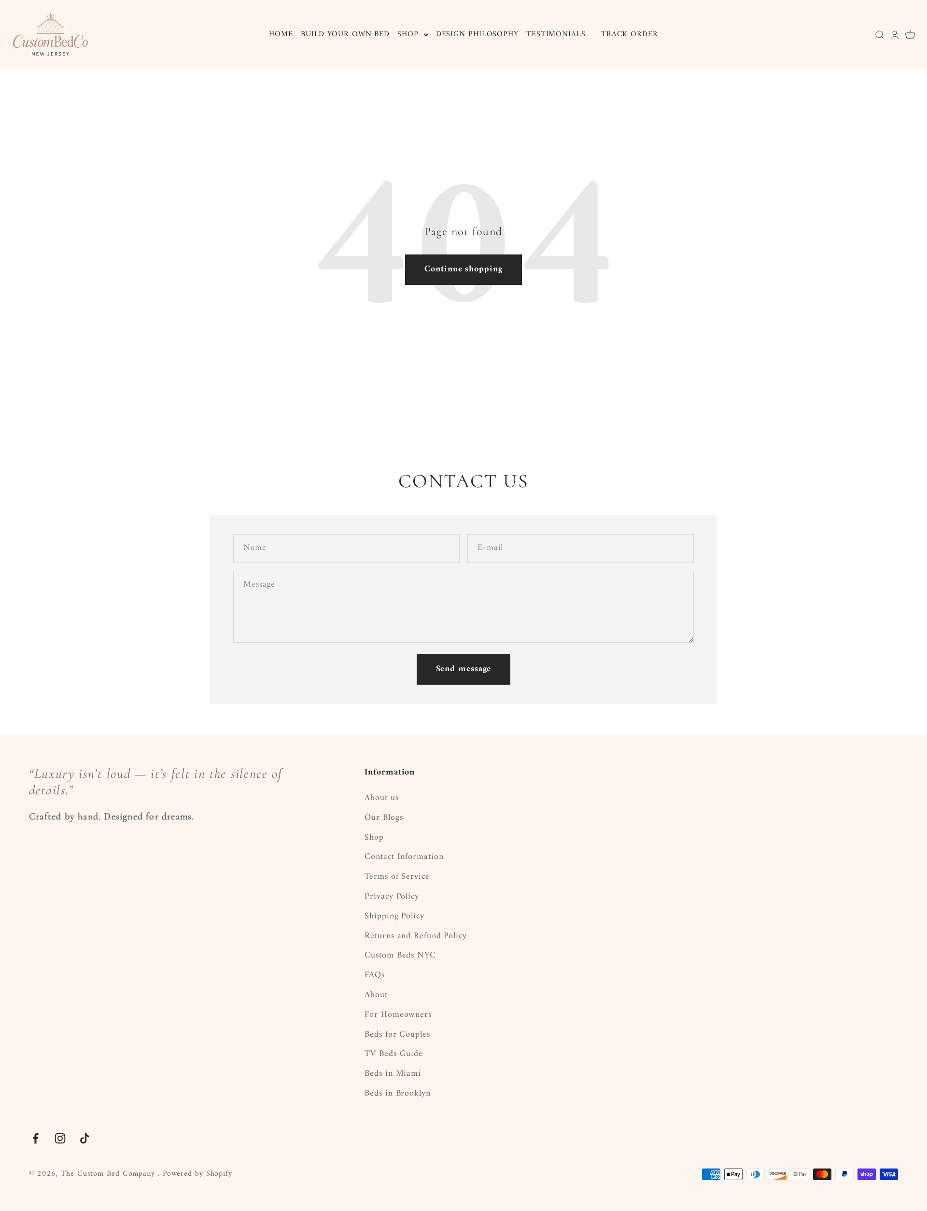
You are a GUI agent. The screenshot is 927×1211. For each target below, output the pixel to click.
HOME (281, 34)
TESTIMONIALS (556, 34)
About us (381, 798)
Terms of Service (397, 877)
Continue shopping (463, 269)
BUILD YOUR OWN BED (345, 34)
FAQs (375, 976)
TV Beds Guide (394, 1054)
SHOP (408, 34)
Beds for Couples (397, 1035)
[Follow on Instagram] (60, 1138)
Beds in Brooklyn (397, 1094)
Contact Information (404, 857)
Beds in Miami (393, 1074)
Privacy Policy (392, 897)
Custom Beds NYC (400, 956)
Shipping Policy (394, 917)
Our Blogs (384, 818)
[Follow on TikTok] (84, 1138)
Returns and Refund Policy (416, 936)
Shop (374, 838)
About (376, 995)
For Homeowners (398, 1015)
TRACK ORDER (629, 34)
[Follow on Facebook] (35, 1138)
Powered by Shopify (197, 1174)
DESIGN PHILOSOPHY (477, 34)
